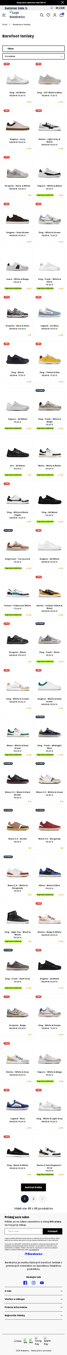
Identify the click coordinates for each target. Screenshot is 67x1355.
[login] (55, 15)
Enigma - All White (49, 559)
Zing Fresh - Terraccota (17, 559)
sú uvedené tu (34, 1250)
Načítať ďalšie (33, 1187)
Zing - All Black (49, 512)
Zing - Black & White (17, 1165)
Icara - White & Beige (17, 279)
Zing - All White (18, 92)
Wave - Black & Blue (49, 885)
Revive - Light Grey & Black (49, 140)
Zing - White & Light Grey (49, 1118)
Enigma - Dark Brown (17, 232)
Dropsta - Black (17, 652)
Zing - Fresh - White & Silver (49, 280)
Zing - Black (17, 372)
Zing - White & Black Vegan (17, 513)
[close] (62, 2)
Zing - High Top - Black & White (18, 933)
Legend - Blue (17, 1118)
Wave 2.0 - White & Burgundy (18, 886)
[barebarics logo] (21, 15)
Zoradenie (10, 56)
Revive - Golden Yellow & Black (49, 607)
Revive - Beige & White (49, 932)
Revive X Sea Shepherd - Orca (49, 1166)
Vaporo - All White (17, 419)
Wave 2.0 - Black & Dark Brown (17, 793)
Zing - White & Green (49, 232)
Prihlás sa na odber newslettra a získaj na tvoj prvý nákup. (33, 1223)
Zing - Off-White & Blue (49, 92)
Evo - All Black (17, 465)
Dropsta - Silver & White (17, 186)
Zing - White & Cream (17, 699)
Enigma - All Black (49, 978)
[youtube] (42, 1283)
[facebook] (25, 1283)
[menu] (4, 15)
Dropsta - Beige (17, 1025)
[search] (41, 15)
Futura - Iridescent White (17, 605)
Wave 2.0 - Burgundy (49, 838)
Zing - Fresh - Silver (49, 652)
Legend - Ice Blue (49, 325)
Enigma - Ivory (17, 139)
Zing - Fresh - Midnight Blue (49, 746)
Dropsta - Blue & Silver (17, 325)
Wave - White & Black (49, 465)
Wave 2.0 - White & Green (49, 792)
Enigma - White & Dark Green (50, 700)
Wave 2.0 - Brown (17, 838)
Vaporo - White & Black (49, 186)
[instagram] (33, 1283)
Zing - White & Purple (49, 1025)
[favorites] (48, 15)
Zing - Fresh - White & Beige (49, 420)
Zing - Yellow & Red (49, 372)
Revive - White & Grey (17, 1072)
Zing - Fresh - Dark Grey (17, 978)
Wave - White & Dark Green (18, 746)
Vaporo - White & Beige (49, 1072)
